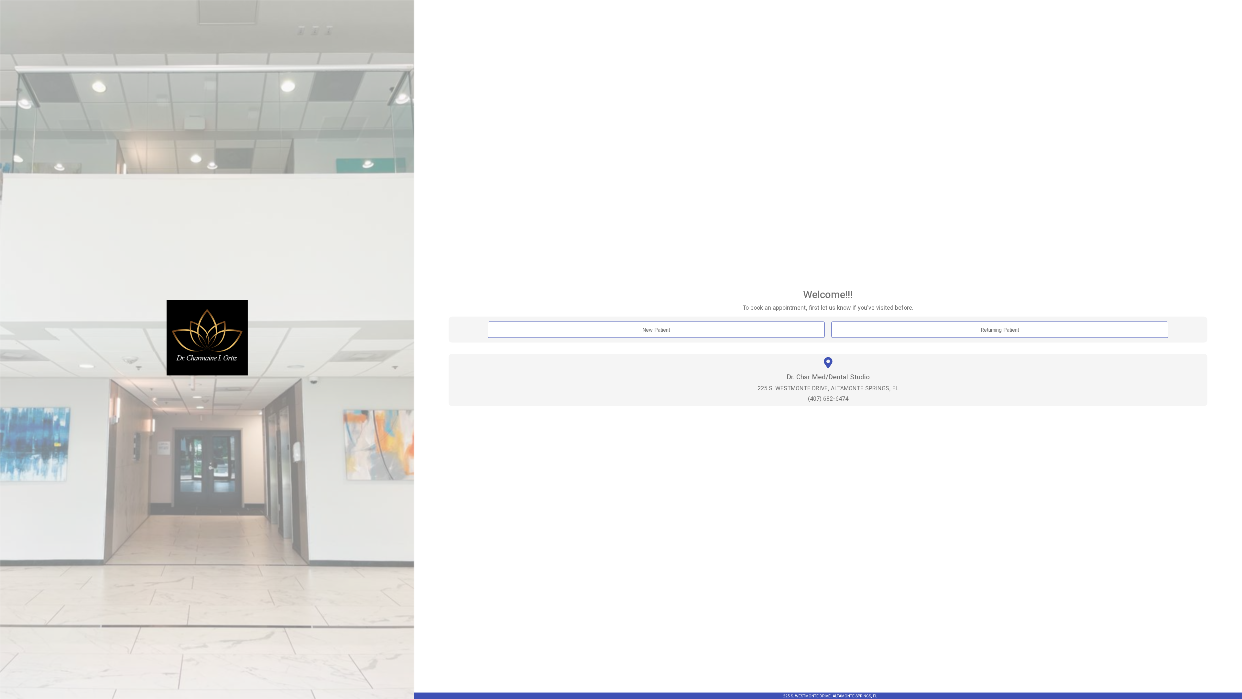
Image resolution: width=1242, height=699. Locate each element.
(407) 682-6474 (828, 398)
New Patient (656, 330)
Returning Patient (1000, 330)
